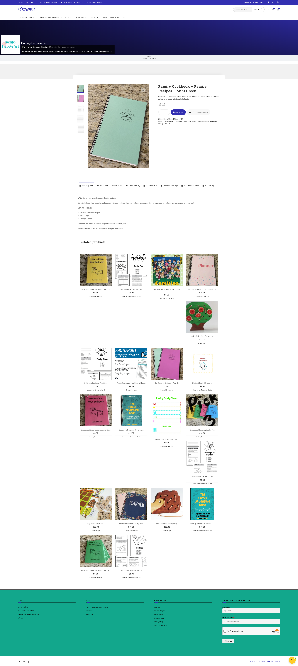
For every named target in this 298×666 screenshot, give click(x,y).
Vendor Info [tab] (151, 186)
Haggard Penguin (131, 390)
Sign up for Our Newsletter (27, 2)
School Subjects (110, 17)
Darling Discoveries (34, 43)
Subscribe (228, 641)
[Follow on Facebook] (268, 2)
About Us (157, 607)
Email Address (228, 618)
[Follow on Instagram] (273, 2)
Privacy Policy (158, 622)
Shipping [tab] (209, 186)
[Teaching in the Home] (26, 9)
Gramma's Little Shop (167, 298)
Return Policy (90, 614)
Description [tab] (87, 186)
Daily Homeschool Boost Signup (92, 2)
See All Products (23, 607)
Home (67, 17)
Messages (77, 2)
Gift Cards (21, 618)
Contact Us (89, 611)
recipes (167, 123)
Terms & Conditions (160, 625)
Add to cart (179, 112)
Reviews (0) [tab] (134, 186)
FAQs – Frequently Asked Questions (97, 607)
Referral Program (159, 611)
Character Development (50, 17)
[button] (143, 90)
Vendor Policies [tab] (191, 186)
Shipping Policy (159, 618)
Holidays (94, 17)
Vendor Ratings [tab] (170, 186)
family (160, 123)
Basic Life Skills (27, 17)
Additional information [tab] (111, 186)
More (125, 17)
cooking (213, 121)
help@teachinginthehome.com (254, 2)
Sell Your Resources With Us (27, 611)
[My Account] (268, 9)
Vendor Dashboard (65, 2)
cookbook (205, 121)
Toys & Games (80, 17)
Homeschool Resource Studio (131, 296)
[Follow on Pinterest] (277, 2)
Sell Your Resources (50, 2)
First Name (226, 607)
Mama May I (202, 343)
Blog (40, 2)
